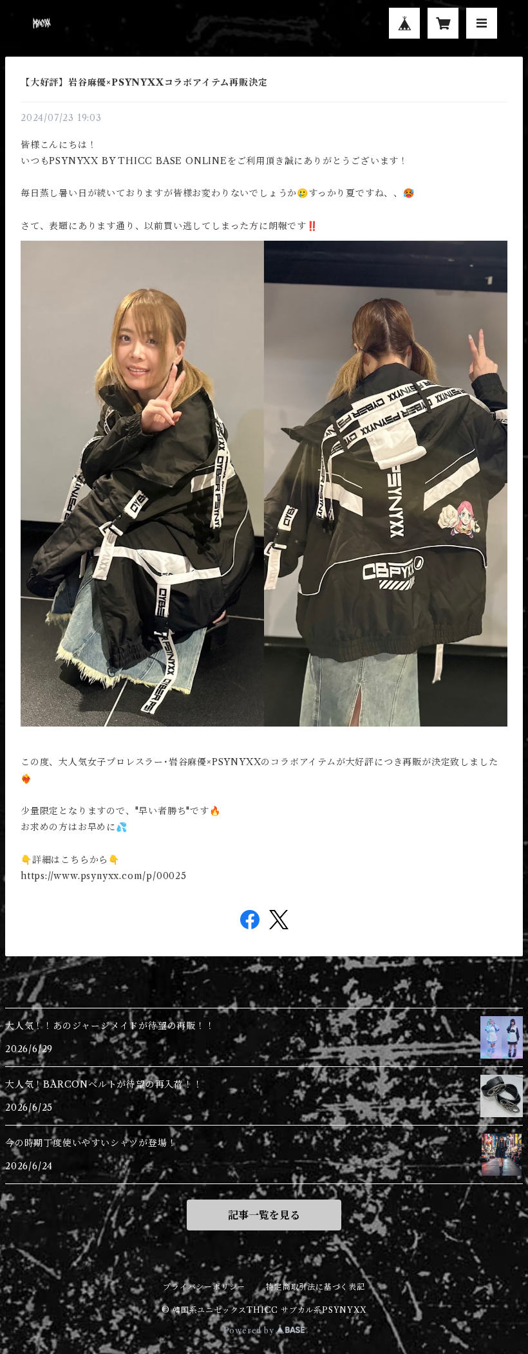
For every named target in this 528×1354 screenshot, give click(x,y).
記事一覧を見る (264, 1215)
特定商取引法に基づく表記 (315, 1287)
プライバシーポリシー (204, 1287)
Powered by (250, 1330)
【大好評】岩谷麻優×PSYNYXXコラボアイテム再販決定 (144, 82)
